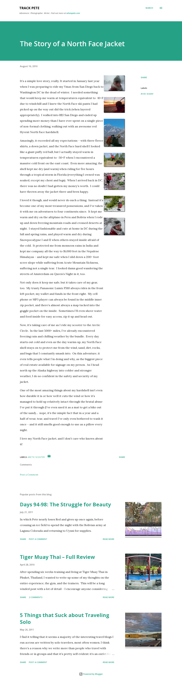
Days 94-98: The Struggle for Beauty (65, 504)
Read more (108, 539)
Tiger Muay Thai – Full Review (57, 556)
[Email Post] (49, 457)
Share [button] (144, 77)
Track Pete (29, 8)
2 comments (35, 597)
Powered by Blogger (93, 674)
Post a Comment (29, 474)
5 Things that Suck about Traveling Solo (64, 618)
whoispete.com (73, 13)
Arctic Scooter (147, 93)
